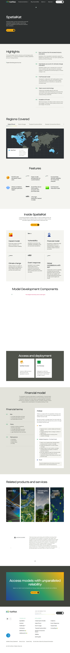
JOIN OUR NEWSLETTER (40, 611)
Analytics (53, 620)
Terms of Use (22, 641)
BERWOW (21, 630)
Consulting (53, 628)
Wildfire (37, 634)
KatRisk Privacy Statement (12, 641)
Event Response (55, 623)
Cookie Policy (29, 641)
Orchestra (21, 628)
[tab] (11, 124)
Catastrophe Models (40, 620)
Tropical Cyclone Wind (40, 628)
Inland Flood (38, 623)
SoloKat (21, 623)
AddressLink (22, 633)
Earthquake (38, 636)
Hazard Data (54, 625)
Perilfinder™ (22, 625)
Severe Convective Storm (40, 631)
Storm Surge (38, 625)
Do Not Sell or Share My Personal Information (43, 641)
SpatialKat (22, 620)
